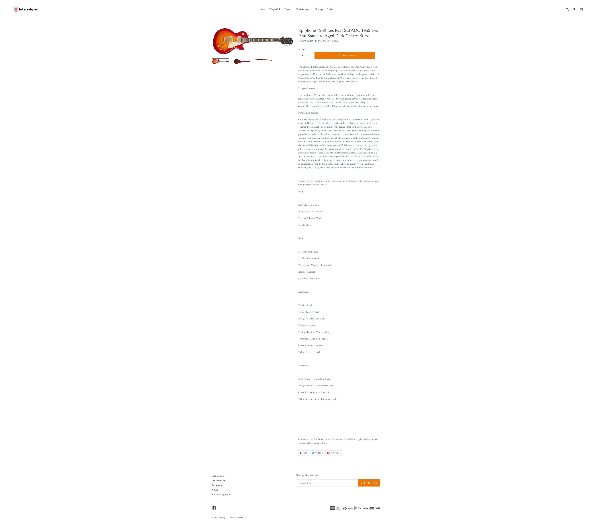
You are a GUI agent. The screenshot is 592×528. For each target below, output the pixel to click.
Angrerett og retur (221, 494)
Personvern (217, 485)
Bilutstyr (319, 9)
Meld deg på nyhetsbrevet (307, 475)
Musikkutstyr (303, 9)
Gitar (288, 9)
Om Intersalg (218, 480)
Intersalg (221, 517)
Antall (302, 49)
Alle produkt (275, 9)
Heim (262, 9)
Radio (330, 9)
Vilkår (215, 489)
